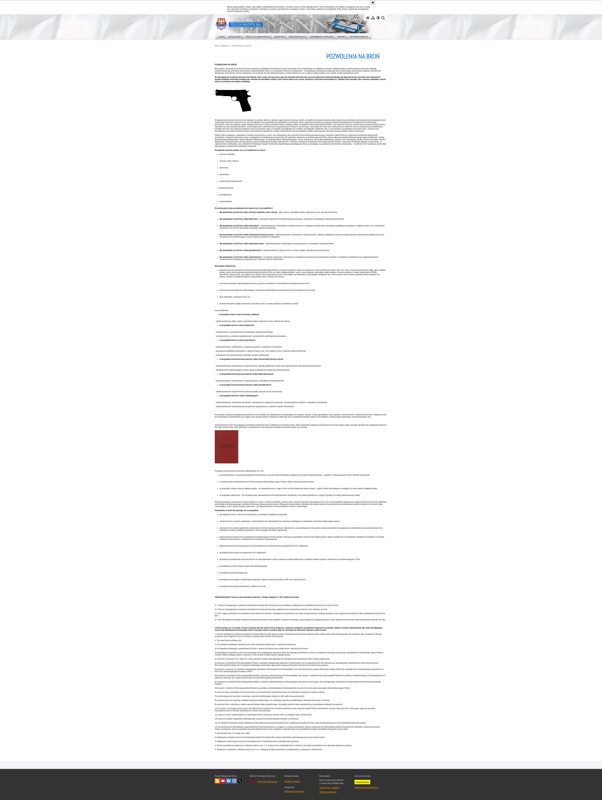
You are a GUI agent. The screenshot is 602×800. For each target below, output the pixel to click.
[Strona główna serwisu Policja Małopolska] (368, 18)
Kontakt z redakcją (292, 781)
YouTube (222, 780)
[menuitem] (221, 36)
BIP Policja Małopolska (267, 781)
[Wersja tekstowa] (378, 18)
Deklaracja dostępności (294, 791)
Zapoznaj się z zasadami (329, 787)
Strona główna (222, 45)
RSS (217, 780)
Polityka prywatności (328, 791)
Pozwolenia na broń (241, 45)
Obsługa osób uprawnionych (366, 787)
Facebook (228, 780)
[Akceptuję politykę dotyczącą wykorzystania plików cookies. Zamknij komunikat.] (372, 2)
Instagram (234, 780)
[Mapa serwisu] (373, 18)
